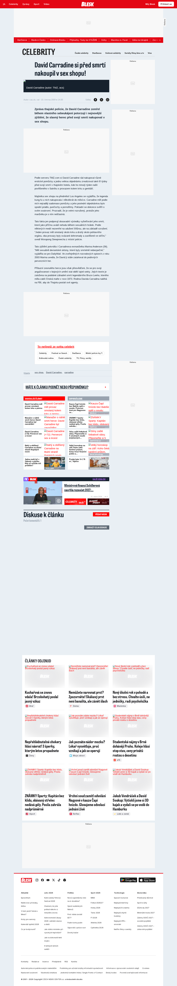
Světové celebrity (113, 53)
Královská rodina (46, 358)
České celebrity (81, 53)
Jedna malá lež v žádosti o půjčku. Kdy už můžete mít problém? (33, 462)
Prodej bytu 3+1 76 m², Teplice (77, 460)
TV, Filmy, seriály (83, 358)
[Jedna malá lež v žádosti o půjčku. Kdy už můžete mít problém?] (54, 463)
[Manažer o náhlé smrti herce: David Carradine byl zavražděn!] (54, 422)
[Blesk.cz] (87, 4)
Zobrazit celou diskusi (97, 527)
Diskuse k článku (44, 514)
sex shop (39, 372)
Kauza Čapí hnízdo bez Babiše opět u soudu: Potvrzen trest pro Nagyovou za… (77, 408)
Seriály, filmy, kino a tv (134, 53)
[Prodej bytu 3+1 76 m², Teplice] (98, 463)
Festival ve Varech (59, 353)
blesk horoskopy (96, 455)
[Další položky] (160, 40)
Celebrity (43, 353)
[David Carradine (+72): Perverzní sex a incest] (54, 436)
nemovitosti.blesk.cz (98, 468)
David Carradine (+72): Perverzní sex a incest (33, 434)
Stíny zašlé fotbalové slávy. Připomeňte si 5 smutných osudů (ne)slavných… (78, 435)
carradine (69, 372)
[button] (128, 880)
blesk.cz (93, 413)
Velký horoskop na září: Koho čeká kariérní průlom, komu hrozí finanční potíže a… (77, 449)
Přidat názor (101, 514)
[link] (37, 880)
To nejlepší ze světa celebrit (55, 346)
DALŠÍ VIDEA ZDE (99, 479)
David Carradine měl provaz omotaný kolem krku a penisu (33, 406)
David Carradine (54, 372)
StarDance (96, 53)
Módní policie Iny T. (94, 353)
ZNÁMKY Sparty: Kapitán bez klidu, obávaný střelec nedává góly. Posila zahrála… (77, 422)
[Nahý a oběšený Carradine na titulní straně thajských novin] (54, 449)
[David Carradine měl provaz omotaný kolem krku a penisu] (54, 408)
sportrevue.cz (95, 441)
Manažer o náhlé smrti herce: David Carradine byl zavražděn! (33, 421)
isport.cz (93, 427)
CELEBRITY (38, 51)
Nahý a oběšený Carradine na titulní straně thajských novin (33, 448)
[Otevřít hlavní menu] (4, 4)
